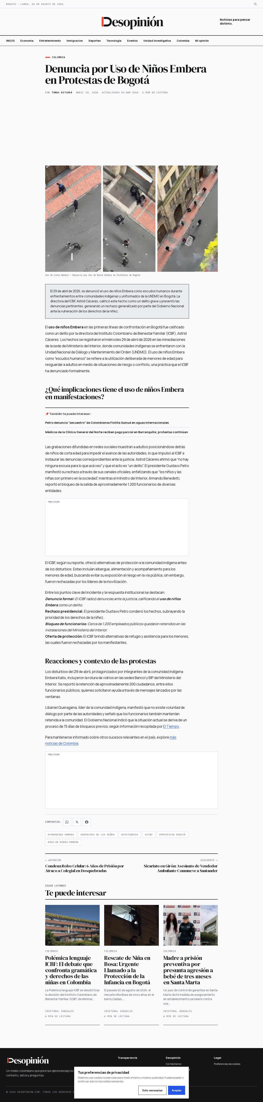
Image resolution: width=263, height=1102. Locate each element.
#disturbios (129, 834)
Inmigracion (75, 40)
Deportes (95, 40)
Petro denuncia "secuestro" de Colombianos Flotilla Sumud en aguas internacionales (107, 423)
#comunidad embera (61, 834)
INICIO (10, 40)
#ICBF (149, 834)
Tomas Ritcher (62, 92)
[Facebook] (87, 822)
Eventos (132, 40)
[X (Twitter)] (77, 822)
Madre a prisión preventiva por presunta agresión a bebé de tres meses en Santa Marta (188, 970)
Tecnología (113, 40)
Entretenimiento (50, 40)
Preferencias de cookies (227, 1064)
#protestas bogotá (172, 834)
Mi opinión (202, 40)
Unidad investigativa (157, 40)
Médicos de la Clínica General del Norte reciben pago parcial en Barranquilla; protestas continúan (116, 432)
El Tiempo (171, 726)
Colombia (183, 40)
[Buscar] (255, 4)
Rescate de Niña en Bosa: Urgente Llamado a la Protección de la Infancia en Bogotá (127, 970)
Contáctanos (173, 1064)
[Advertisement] (131, 130)
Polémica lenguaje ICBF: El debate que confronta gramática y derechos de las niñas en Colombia (71, 970)
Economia (26, 40)
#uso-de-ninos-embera (63, 842)
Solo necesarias (152, 1090)
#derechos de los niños (98, 834)
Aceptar (176, 1090)
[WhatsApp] (67, 822)
